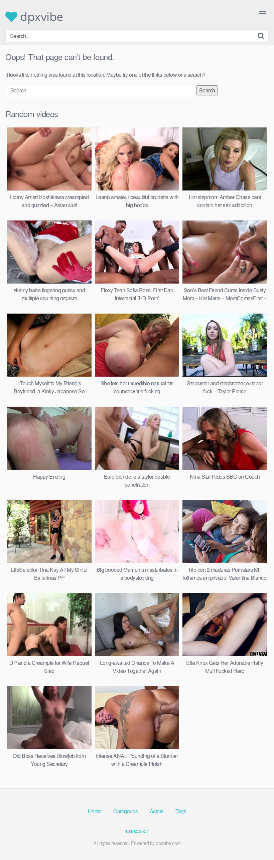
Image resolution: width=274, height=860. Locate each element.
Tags (180, 811)
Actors (157, 811)
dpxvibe (40, 17)
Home (95, 811)
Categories (125, 811)
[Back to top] (255, 839)
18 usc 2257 (137, 830)
